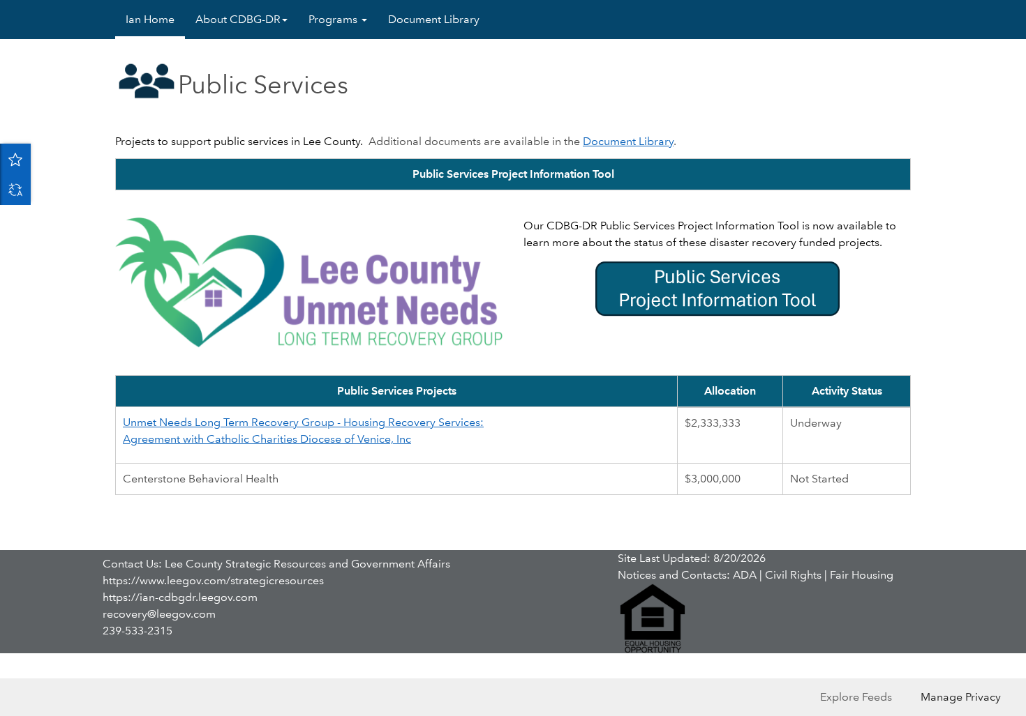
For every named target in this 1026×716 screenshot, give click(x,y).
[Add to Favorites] (15, 159)
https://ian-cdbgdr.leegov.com (180, 597)
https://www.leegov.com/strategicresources (213, 580)
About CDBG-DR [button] (238, 19)
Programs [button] (334, 19)
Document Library (433, 19)
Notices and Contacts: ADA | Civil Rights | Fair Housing (755, 574)
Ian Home (150, 19)
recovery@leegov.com (159, 613)
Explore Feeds (856, 696)
